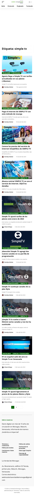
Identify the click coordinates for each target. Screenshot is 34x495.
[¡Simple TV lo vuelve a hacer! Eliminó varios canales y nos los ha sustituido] (17, 308)
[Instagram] (12, 437)
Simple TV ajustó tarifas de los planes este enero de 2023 (14, 217)
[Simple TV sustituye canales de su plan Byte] (17, 275)
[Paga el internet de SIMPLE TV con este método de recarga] (17, 100)
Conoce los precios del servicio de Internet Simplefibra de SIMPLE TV (16, 147)
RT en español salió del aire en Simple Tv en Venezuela (14, 358)
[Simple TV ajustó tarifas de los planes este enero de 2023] (17, 205)
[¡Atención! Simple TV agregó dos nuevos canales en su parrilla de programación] (17, 240)
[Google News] (9, 437)
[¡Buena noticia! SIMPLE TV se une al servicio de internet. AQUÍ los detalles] (17, 170)
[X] (6, 437)
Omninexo (16, 490)
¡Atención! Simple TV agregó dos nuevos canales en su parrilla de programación (15, 253)
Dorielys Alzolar (8, 87)
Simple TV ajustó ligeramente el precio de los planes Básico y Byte (16, 392)
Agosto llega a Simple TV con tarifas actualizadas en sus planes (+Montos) (17, 78)
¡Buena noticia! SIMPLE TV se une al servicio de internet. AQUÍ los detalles (17, 183)
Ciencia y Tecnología (21, 353)
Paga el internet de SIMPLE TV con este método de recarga (16, 112)
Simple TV (23, 108)
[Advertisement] (17, 26)
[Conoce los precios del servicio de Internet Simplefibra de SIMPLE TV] (17, 135)
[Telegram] (15, 437)
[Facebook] (3, 437)
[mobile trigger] (3, 2)
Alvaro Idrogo (8, 227)
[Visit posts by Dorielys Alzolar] (3, 87)
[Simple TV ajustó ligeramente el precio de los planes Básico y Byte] (17, 380)
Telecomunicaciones (10, 108)
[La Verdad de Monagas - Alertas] (17, 2)
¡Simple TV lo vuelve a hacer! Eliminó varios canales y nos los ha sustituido (16, 321)
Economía (6, 73)
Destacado (16, 73)
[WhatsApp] (18, 437)
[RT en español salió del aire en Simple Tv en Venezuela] (17, 345)
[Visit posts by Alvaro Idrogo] (3, 227)
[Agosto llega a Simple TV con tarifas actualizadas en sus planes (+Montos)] (17, 65)
